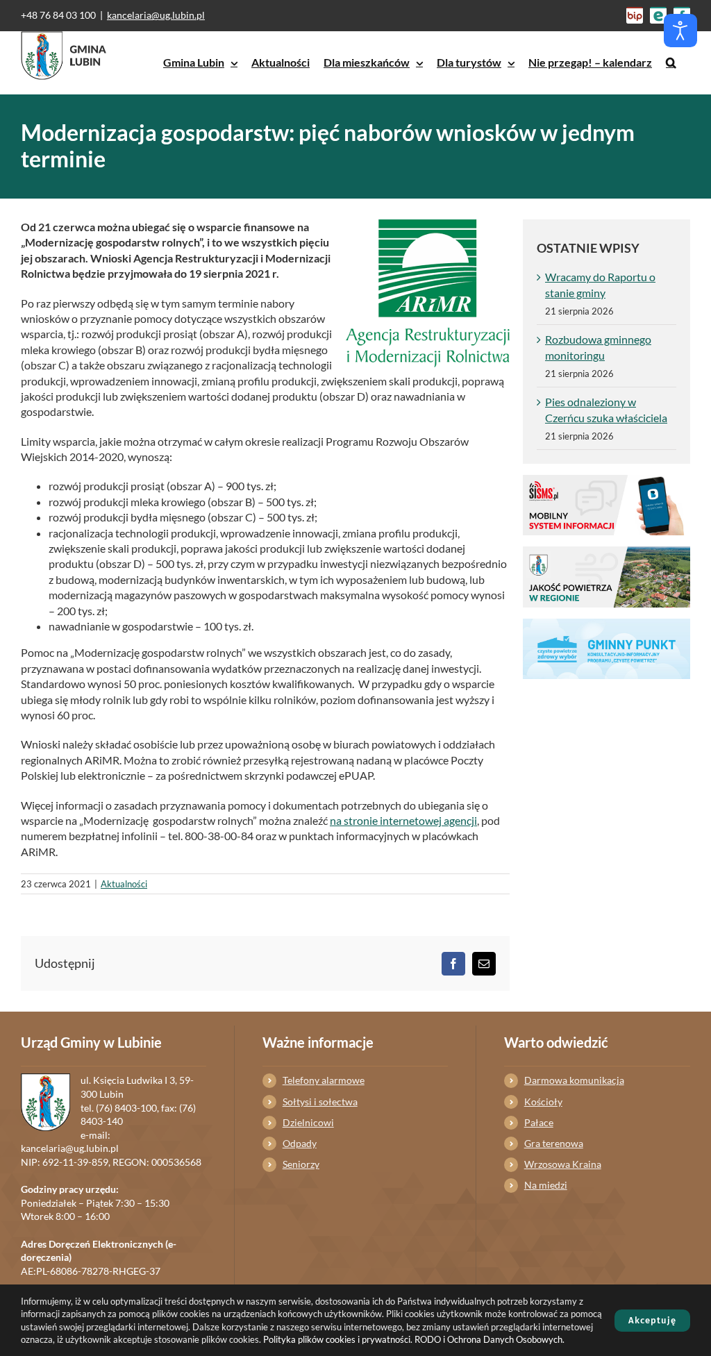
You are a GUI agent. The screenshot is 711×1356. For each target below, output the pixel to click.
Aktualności (124, 883)
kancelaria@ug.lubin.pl (156, 15)
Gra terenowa (553, 1143)
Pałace (538, 1122)
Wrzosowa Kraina (562, 1164)
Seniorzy (301, 1164)
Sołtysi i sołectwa (320, 1101)
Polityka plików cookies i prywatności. (337, 1339)
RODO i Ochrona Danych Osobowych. (489, 1339)
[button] (671, 62)
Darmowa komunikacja (574, 1080)
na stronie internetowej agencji (403, 820)
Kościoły (543, 1101)
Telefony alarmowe (324, 1080)
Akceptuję (652, 1320)
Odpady (300, 1143)
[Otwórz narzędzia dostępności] (680, 30)
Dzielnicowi (308, 1122)
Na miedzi (545, 1185)
